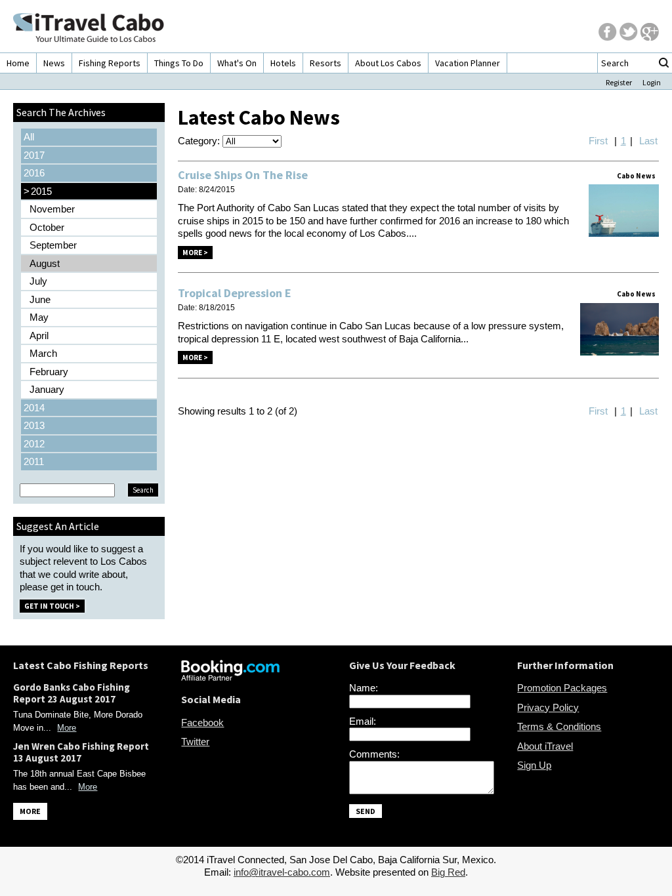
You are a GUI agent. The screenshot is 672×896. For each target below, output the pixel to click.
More (66, 728)
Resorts (325, 63)
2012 (34, 443)
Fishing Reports (109, 63)
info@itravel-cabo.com (282, 872)
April (39, 335)
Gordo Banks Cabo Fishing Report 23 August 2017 (71, 693)
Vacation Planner (467, 63)
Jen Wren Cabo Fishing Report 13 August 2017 (81, 752)
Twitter (195, 741)
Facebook (202, 722)
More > (195, 252)
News (54, 63)
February (49, 371)
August (45, 263)
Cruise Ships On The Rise (243, 174)
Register (619, 82)
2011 (34, 461)
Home (18, 63)
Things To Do (178, 63)
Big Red (448, 872)
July (38, 281)
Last (648, 140)
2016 (34, 172)
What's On (237, 63)
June (40, 299)
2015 (38, 191)
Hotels (283, 63)
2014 (34, 407)
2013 (34, 425)
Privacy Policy (548, 707)
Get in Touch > (52, 606)
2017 (34, 155)
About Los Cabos (388, 63)
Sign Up (534, 765)
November (52, 208)
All (29, 136)
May (39, 317)
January (47, 389)
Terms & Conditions (559, 726)
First (598, 140)
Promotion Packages (562, 687)
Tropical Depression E (234, 292)
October (47, 227)
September (53, 245)
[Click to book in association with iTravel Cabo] (230, 677)
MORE (30, 811)
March (43, 353)
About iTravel (545, 746)
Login (651, 82)
